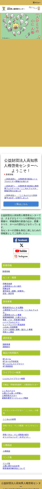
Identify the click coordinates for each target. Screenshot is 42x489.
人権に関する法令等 (11, 466)
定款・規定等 (8, 293)
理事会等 (6, 289)
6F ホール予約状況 (10, 361)
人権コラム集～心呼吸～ (12, 393)
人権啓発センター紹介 (12, 286)
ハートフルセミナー (11, 322)
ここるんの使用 (9, 419)
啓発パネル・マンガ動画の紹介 (16, 435)
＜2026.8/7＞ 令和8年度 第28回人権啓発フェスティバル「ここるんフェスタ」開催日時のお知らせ (21, 188)
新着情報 (6, 271)
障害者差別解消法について (14, 468)
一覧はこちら (21, 204)
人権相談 (6, 451)
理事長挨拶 (7, 284)
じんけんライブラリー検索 (13, 379)
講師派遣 (6, 344)
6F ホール (7, 359)
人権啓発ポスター (9, 396)
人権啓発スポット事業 (12, 315)
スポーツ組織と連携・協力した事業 (18, 330)
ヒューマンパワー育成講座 (14, 325)
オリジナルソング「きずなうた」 (17, 437)
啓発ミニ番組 (8, 332)
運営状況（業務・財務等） (14, 291)
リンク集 (6, 463)
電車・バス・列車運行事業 (14, 320)
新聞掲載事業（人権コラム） (15, 317)
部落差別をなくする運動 (13, 308)
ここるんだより (8, 391)
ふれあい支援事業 (10, 327)
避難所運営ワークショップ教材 (15, 398)
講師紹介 (6, 347)
